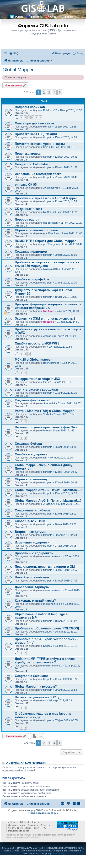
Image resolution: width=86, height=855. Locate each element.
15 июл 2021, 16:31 (61, 382)
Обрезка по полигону (31, 479)
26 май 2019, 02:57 (66, 569)
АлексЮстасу (51, 187)
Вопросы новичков (30, 107)
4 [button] (54, 92)
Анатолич (49, 503)
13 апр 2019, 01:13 (66, 645)
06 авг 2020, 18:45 (65, 446)
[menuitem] (14, 53)
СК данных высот (28, 209)
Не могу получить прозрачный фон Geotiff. (48, 427)
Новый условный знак (32, 577)
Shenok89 (49, 403)
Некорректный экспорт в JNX (37, 379)
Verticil (47, 414)
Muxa (46, 430)
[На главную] (43, 6)
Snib (45, 147)
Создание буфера (28, 443)
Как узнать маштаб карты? (35, 600)
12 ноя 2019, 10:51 (69, 503)
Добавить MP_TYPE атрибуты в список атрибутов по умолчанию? (45, 660)
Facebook (36, 16)
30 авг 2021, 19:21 (65, 336)
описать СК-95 (26, 184)
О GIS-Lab (23, 822)
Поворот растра (27, 219)
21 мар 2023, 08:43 (66, 177)
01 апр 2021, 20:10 (66, 392)
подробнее (57, 853)
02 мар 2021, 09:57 (69, 403)
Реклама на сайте (18, 830)
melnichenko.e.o (52, 556)
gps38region (50, 222)
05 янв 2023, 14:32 (65, 212)
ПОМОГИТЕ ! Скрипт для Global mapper (45, 241)
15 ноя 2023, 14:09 (66, 137)
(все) (20, 827)
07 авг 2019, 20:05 (65, 545)
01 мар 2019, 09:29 (60, 700)
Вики (28, 827)
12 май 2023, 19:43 (66, 156)
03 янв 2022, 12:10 (66, 282)
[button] (59, 92)
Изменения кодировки (32, 542)
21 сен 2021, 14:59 (68, 321)
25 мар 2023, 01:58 (66, 167)
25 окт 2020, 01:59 (64, 414)
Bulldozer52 (50, 110)
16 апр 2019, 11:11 (66, 631)
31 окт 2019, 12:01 (65, 513)
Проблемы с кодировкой (34, 553)
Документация (16, 824)
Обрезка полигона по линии (36, 230)
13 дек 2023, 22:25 (65, 126)
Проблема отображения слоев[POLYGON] (47, 628)
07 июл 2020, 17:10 (61, 457)
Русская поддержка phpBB (43, 813)
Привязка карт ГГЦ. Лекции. (36, 134)
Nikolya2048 (50, 269)
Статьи (36, 822)
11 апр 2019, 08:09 (66, 679)
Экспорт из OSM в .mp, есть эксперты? (45, 318)
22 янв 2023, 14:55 (66, 201)
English (69, 16)
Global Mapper (18, 69)
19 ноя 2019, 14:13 (66, 493)
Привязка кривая (28, 153)
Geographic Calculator (31, 164)
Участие (45, 824)
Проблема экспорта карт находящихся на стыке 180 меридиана (47, 264)
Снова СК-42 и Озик (30, 521)
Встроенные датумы (30, 532)
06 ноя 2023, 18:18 (62, 147)
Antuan (47, 336)
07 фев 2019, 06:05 (66, 720)
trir (44, 346)
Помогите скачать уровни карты (40, 144)
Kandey (47, 631)
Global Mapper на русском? (36, 686)
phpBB (35, 810)
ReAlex (47, 126)
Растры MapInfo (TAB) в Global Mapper (44, 411)
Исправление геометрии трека (38, 174)
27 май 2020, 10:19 (66, 482)
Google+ (55, 16)
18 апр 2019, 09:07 (66, 620)
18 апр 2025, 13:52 (71, 110)
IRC (44, 827)
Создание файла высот (33, 400)
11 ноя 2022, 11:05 (71, 233)
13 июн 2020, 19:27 (66, 471)
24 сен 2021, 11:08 (68, 311)
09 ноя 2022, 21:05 (66, 254)
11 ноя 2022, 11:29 (71, 222)
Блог (36, 827)
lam (45, 382)
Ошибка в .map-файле (32, 279)
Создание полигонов (31, 251)
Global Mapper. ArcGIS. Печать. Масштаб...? (48, 490)
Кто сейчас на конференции (24, 762)
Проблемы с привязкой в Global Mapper (46, 198)
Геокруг (72, 829)
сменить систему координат (36, 389)
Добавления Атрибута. (32, 587)
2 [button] (44, 92)
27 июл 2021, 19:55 (60, 346)
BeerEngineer (51, 362)
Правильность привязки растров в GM (45, 566)
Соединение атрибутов (32, 510)
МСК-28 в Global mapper (33, 359)
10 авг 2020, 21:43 (63, 430)
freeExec (48, 311)
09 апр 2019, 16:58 (66, 689)
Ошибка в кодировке (31, 454)
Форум (12, 827)
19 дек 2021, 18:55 (66, 296)
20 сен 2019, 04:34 (66, 535)
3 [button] (49, 92)
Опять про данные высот (34, 123)
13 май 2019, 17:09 (66, 580)
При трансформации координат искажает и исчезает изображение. (48, 306)
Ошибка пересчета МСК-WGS (37, 343)
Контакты (32, 824)
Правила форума (15, 77)
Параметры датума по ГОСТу (37, 697)
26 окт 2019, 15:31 (65, 524)
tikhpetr (47, 137)
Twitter (19, 16)
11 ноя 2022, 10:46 (71, 244)
